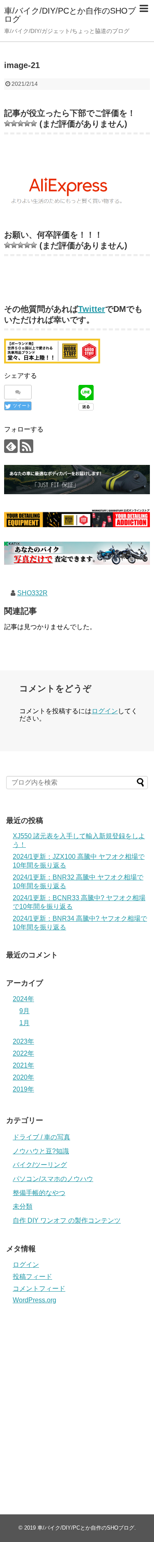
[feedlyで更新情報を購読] (11, 446)
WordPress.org (34, 1300)
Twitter (91, 309)
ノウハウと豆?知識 (41, 1151)
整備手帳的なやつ (39, 1192)
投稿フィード (32, 1276)
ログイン (105, 710)
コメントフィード (39, 1288)
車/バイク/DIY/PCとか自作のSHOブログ (70, 15)
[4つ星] (27, 123)
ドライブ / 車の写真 (41, 1137)
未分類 (22, 1206)
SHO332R (32, 593)
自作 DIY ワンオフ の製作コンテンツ (67, 1220)
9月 (24, 1010)
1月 (24, 1022)
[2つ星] (14, 123)
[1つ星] (7, 123)
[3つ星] (20, 123)
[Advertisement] (77, 1400)
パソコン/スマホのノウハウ (53, 1178)
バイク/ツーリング (40, 1164)
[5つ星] (33, 123)
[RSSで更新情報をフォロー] (26, 446)
